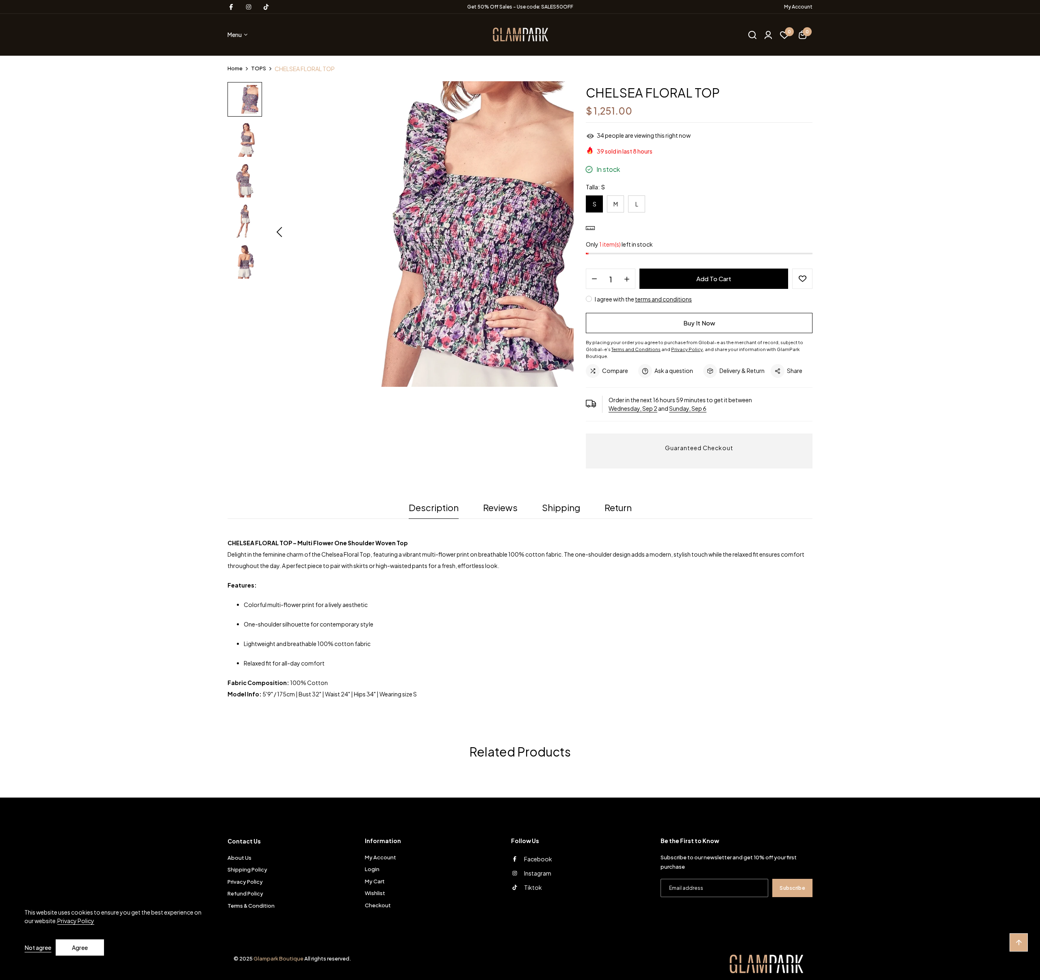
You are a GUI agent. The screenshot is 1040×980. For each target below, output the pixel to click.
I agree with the (643, 299)
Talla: (595, 187)
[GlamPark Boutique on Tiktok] (266, 7)
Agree (80, 947)
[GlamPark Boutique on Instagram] (248, 7)
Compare (615, 370)
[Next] (565, 232)
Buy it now (699, 323)
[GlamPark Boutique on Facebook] (231, 7)
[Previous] (279, 232)
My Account (798, 7)
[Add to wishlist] (802, 279)
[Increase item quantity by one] (627, 279)
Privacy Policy (75, 920)
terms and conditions (663, 299)
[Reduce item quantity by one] (594, 279)
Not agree (38, 947)
